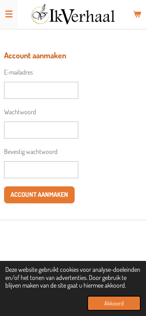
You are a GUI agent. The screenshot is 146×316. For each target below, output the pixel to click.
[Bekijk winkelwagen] (137, 14)
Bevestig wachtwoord (31, 151)
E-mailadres (18, 72)
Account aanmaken (39, 194)
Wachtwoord (20, 112)
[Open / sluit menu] (9, 14)
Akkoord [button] (114, 303)
